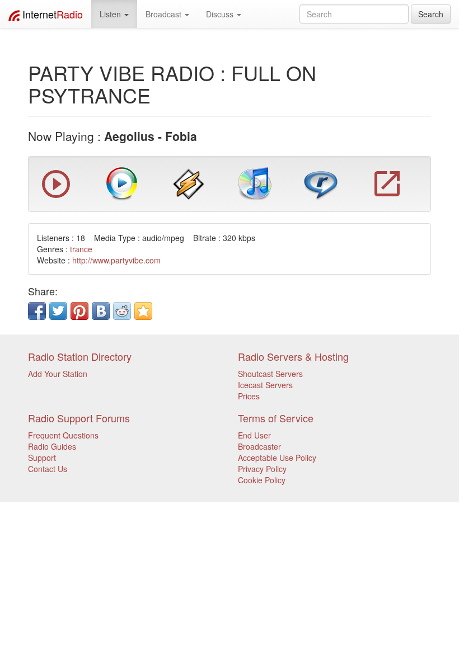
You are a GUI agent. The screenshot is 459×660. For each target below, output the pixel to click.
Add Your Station (57, 373)
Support (42, 457)
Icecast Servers (265, 384)
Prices (249, 396)
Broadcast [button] (165, 14)
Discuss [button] (221, 14)
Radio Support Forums (79, 418)
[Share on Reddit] (122, 311)
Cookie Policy (261, 479)
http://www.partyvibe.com (116, 260)
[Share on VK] (101, 311)
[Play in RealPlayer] (321, 182)
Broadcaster (259, 446)
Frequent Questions (63, 435)
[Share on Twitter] (58, 311)
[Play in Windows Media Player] (122, 182)
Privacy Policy (262, 468)
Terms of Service (275, 418)
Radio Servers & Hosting (293, 356)
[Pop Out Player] (56, 195)
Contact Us (47, 468)
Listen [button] (111, 14)
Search (430, 14)
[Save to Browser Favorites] (143, 311)
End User (254, 435)
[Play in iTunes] (254, 182)
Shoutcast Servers (270, 373)
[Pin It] (79, 311)
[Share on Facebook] (37, 311)
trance (81, 248)
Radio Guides (52, 446)
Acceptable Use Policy (277, 457)
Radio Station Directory (80, 356)
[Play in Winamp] (188, 182)
